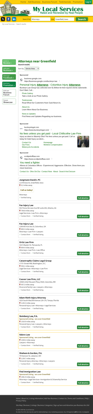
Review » (7, 62)
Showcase (8, 101)
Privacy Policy (21, 401)
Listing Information (36, 398)
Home (18, 398)
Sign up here (58, 405)
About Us (25, 398)
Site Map (19, 405)
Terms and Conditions (76, 398)
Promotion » (9, 84)
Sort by (21, 68)
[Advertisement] (46, 42)
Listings (34, 405)
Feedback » (8, 76)
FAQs (86, 398)
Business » (8, 69)
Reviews (26, 405)
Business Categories (45, 405)
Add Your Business (51, 398)
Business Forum (7, 92)
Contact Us (63, 398)
